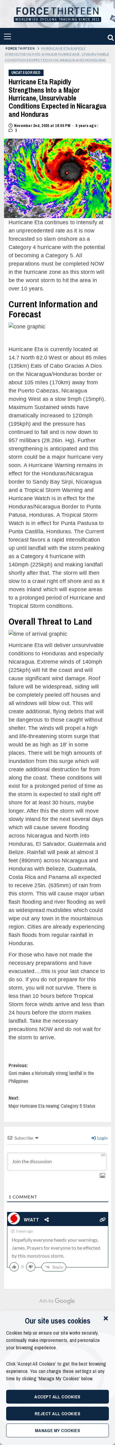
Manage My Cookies (57, 1430)
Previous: (51, 1073)
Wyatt (32, 1219)
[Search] (109, 36)
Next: (52, 1101)
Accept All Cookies (57, 1396)
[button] (106, 1318)
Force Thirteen (57, 11)
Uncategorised (26, 72)
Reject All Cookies (57, 1413)
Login (102, 1137)
